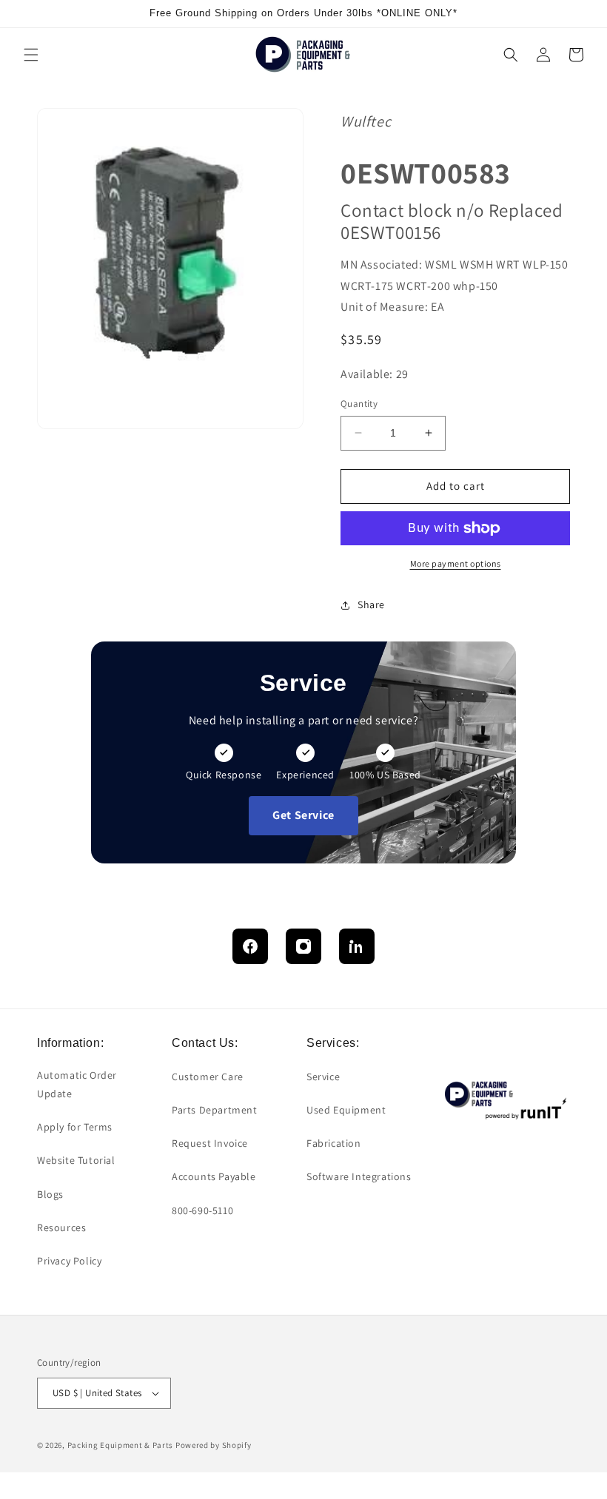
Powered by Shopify (213, 1445)
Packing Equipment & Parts (120, 1445)
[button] (31, 54)
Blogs (50, 1194)
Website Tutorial (76, 1160)
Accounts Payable (214, 1176)
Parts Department (215, 1109)
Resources (61, 1227)
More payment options (455, 563)
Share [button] (371, 604)
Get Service (303, 815)
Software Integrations (359, 1176)
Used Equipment (346, 1109)
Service (323, 1076)
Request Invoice (210, 1143)
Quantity (359, 403)
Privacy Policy (69, 1260)
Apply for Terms (75, 1126)
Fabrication (333, 1143)
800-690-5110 (202, 1210)
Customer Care (208, 1076)
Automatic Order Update (77, 1084)
